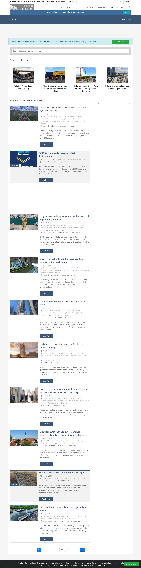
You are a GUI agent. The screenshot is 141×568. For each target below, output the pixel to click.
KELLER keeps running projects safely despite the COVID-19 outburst (55, 88)
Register (121, 41)
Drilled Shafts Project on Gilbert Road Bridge (61, 472)
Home (123, 19)
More (126, 12)
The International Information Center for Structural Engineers (32, 2)
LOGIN (120, 2)
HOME (61, 7)
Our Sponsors (60, 2)
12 (48, 550)
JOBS (111, 7)
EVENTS (77, 7)
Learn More (91, 41)
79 (67, 550)
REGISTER (127, 2)
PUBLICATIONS (89, 7)
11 (43, 550)
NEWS (69, 7)
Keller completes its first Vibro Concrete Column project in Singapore (86, 88)
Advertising (71, 2)
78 (62, 550)
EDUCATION (102, 7)
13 (53, 550)
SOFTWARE (120, 7)
